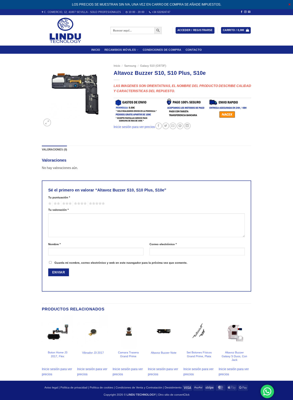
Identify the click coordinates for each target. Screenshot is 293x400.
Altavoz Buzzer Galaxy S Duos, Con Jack (234, 356)
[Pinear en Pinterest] (180, 126)
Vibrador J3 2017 (93, 352)
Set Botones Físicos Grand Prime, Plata (199, 354)
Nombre (54, 244)
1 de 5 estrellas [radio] (49, 203)
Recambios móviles (120, 49)
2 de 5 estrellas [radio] (56, 203)
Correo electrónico (163, 244)
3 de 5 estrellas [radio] (66, 203)
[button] (195, 30)
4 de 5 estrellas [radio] (80, 203)
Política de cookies (101, 387)
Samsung (130, 65)
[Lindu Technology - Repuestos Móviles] (73, 30)
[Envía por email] (173, 126)
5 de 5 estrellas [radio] (96, 203)
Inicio (95, 49)
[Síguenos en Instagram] (245, 12)
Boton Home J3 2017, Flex (57, 354)
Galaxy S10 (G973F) (153, 65)
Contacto (194, 49)
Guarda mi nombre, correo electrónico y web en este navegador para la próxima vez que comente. (120, 262)
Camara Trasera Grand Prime (128, 354)
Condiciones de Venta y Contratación (139, 387)
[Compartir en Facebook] (158, 126)
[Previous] (42, 348)
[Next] (250, 348)
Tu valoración (58, 209)
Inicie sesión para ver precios (134, 127)
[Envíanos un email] (249, 12)
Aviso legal (51, 387)
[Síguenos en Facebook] (241, 12)
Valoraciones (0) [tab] (54, 149)
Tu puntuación (59, 197)
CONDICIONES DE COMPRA (162, 49)
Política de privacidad (73, 387)
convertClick (182, 394)
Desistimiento (173, 387)
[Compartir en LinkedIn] (187, 126)
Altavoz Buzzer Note (163, 352)
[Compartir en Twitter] (165, 126)
